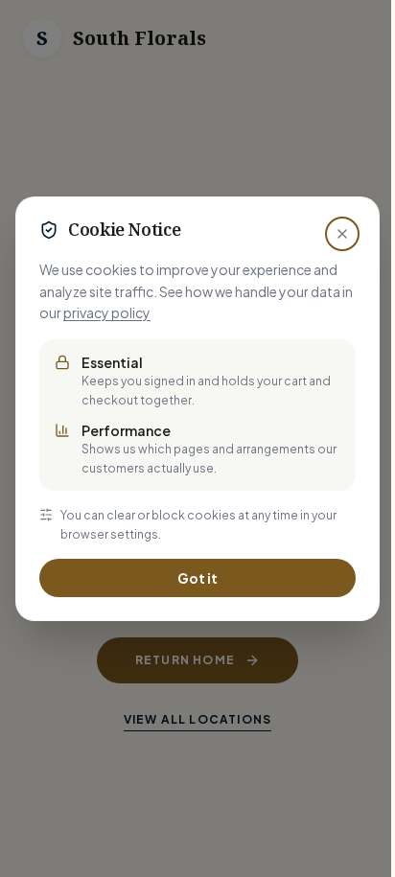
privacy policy (107, 312)
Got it (197, 578)
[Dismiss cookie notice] (342, 233)
